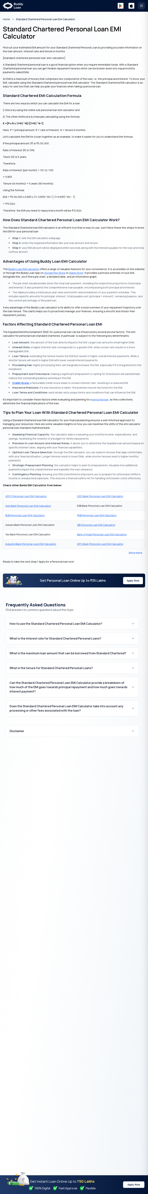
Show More (135, 552)
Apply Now (133, 580)
